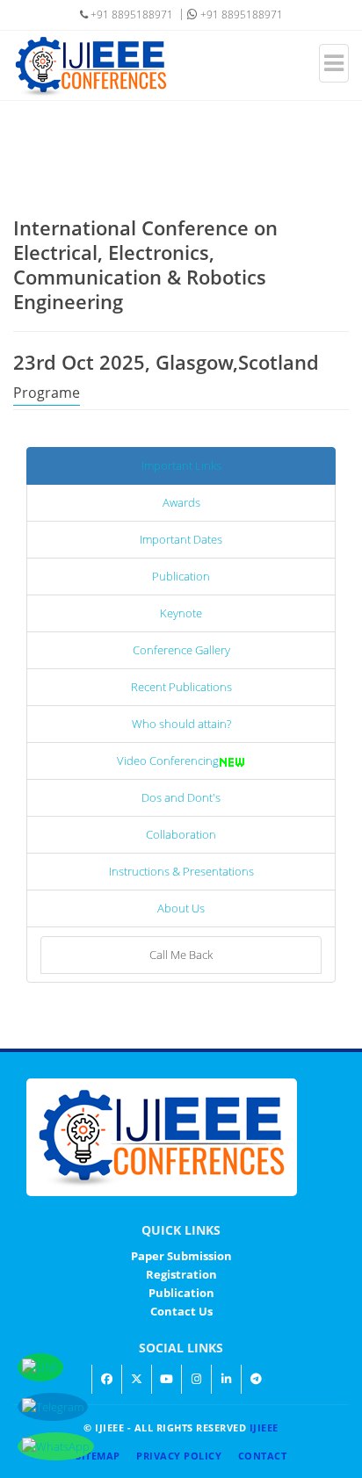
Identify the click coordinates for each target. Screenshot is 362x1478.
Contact (262, 1455)
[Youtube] (166, 1379)
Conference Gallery (181, 650)
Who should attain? (181, 724)
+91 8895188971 (240, 14)
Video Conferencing (168, 760)
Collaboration (181, 834)
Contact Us (181, 1311)
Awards (181, 502)
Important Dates (181, 539)
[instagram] (196, 1379)
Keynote (181, 613)
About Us (181, 908)
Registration (181, 1274)
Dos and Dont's (181, 797)
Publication (181, 576)
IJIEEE (264, 1427)
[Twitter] (136, 1379)
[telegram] (256, 1379)
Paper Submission (181, 1256)
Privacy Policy (178, 1455)
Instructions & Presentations (181, 871)
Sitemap (98, 1455)
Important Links (181, 465)
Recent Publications (181, 687)
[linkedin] (226, 1379)
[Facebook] (106, 1379)
